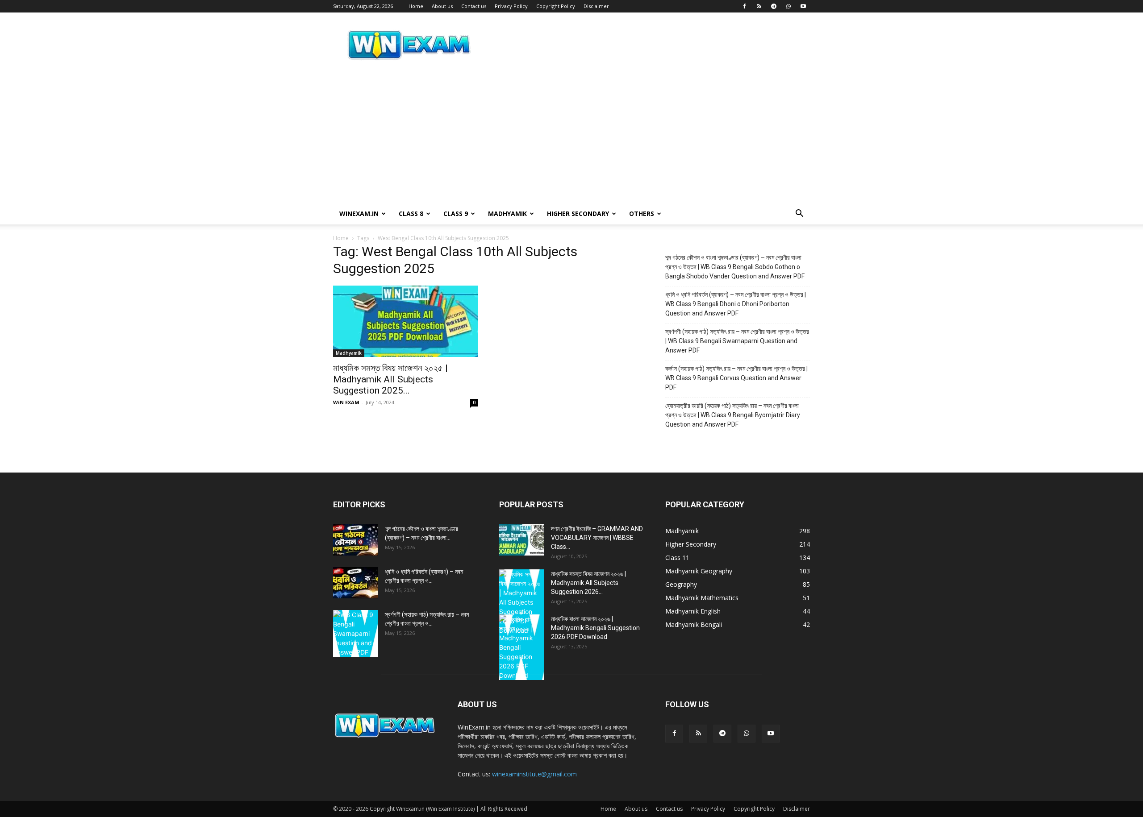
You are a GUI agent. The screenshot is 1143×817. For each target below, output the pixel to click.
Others (641, 213)
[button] (799, 214)
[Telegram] (773, 6)
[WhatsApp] (788, 6)
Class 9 (455, 213)
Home (416, 6)
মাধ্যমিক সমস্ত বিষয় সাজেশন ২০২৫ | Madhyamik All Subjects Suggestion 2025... (390, 379)
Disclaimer (596, 6)
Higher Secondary (578, 213)
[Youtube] (803, 6)
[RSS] (759, 6)
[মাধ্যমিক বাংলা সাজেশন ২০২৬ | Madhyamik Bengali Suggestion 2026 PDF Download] (521, 647)
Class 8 (411, 213)
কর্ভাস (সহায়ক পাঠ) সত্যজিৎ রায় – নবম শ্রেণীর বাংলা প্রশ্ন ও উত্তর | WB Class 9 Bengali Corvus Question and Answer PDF (736, 378)
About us (442, 6)
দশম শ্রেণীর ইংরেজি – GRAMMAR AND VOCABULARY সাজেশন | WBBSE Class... (597, 537)
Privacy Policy (511, 6)
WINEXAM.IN (359, 213)
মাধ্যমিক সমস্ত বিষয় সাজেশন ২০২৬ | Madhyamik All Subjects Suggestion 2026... (588, 582)
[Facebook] (744, 6)
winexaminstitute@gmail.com (534, 774)
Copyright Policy (555, 6)
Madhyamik (507, 213)
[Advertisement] (571, 136)
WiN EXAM (346, 402)
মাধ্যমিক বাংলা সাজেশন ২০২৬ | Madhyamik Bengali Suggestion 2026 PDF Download (595, 627)
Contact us (473, 6)
